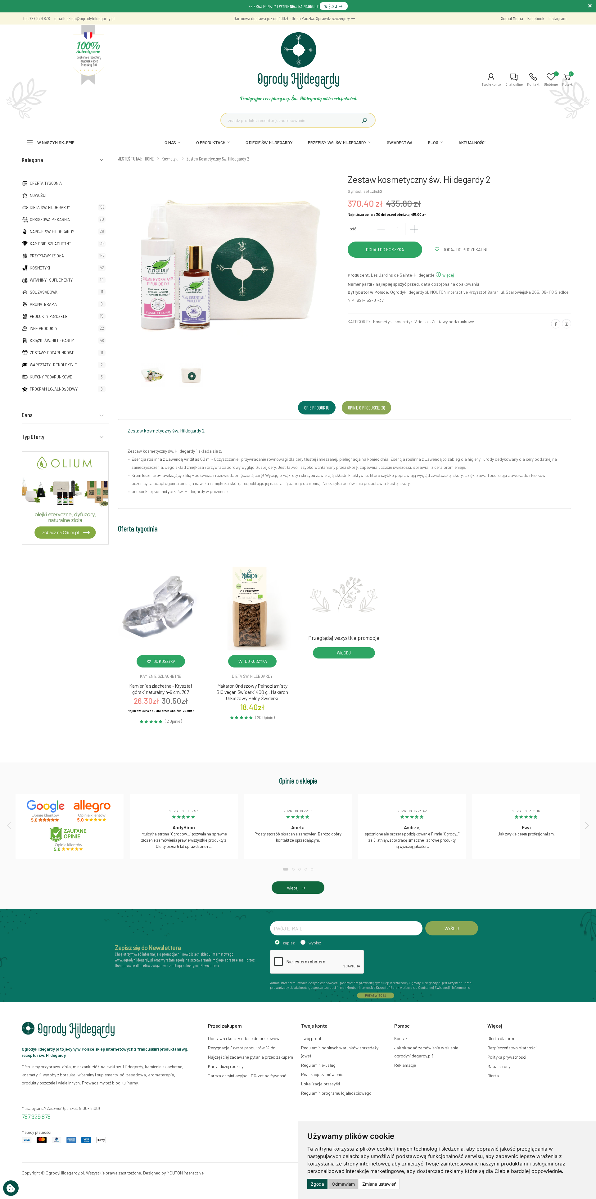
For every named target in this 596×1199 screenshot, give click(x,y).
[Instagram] (566, 323)
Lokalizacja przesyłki (320, 1083)
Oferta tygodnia (46, 183)
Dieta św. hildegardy (252, 676)
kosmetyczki (165, 491)
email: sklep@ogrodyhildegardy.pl (84, 18)
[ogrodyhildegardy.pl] (88, 55)
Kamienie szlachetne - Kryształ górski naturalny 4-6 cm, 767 (160, 689)
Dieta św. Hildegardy (50, 207)
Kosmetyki (40, 267)
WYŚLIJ (451, 928)
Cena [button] (27, 415)
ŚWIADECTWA (400, 142)
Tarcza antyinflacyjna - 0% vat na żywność (247, 1075)
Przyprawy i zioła (47, 255)
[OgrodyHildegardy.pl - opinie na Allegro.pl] (93, 811)
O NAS (170, 142)
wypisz (315, 942)
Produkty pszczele (49, 316)
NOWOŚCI (38, 195)
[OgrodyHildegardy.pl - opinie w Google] (46, 811)
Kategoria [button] (32, 159)
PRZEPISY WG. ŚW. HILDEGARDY (337, 142)
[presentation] (9, 825)
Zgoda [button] (317, 1184)
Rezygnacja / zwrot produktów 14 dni (242, 1047)
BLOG (433, 142)
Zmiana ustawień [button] (379, 1184)
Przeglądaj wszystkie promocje (343, 637)
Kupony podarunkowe (51, 376)
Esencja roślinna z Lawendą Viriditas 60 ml (171, 459)
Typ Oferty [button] (33, 436)
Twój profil (311, 1038)
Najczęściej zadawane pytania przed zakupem (250, 1057)
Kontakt (401, 1038)
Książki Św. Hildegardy (52, 340)
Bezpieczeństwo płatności (511, 1047)
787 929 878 (36, 1116)
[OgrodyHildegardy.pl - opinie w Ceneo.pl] (69, 839)
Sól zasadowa (43, 292)
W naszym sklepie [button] (55, 142)
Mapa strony (498, 1066)
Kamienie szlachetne (50, 243)
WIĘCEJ (331, 6)
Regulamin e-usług (318, 1065)
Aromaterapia (43, 304)
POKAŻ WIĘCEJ (375, 995)
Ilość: (353, 228)
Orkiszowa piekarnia (50, 219)
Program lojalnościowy (54, 389)
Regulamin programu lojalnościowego (336, 1093)
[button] (491, 79)
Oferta (493, 1075)
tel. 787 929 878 (36, 18)
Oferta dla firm (500, 1038)
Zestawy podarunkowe (52, 352)
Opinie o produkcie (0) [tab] (366, 407)
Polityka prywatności (506, 1057)
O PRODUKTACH (210, 142)
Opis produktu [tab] (316, 407)
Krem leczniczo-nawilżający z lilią (161, 475)
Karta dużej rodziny (225, 1066)
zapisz (289, 942)
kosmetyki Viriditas (412, 321)
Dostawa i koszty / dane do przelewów (243, 1038)
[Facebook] (555, 323)
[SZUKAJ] (364, 120)
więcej (447, 275)
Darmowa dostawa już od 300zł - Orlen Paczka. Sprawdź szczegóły (292, 18)
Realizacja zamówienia (322, 1074)
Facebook (535, 18)
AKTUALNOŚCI (471, 142)
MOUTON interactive (185, 1172)
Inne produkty (43, 328)
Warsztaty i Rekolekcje (53, 364)
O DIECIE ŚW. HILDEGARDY (269, 142)
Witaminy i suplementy (51, 280)
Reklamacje (405, 1065)
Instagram (558, 18)
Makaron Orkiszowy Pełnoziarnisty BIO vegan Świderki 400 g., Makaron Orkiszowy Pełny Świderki (252, 692)
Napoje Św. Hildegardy (52, 231)
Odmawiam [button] (343, 1184)
